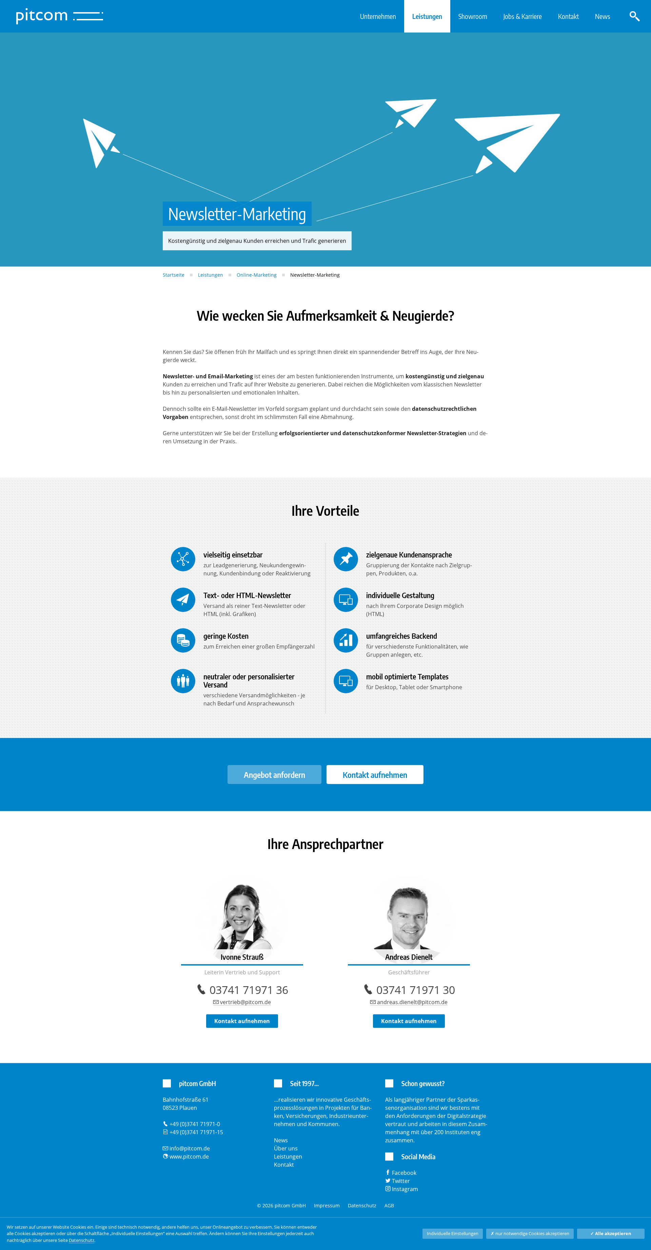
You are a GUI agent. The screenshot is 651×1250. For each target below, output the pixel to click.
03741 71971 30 (415, 989)
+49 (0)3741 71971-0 (195, 1124)
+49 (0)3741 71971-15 (196, 1132)
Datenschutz (362, 1205)
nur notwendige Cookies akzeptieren (530, 1233)
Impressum (327, 1205)
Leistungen (427, 16)
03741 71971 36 (249, 989)
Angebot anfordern (274, 774)
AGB (389, 1205)
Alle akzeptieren (610, 1233)
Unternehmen (378, 16)
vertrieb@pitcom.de (245, 1002)
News (602, 16)
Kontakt (568, 16)
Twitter (401, 1181)
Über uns (286, 1148)
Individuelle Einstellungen (452, 1233)
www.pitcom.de (189, 1156)
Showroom (472, 16)
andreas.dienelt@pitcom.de (412, 1002)
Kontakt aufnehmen (375, 774)
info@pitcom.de (190, 1148)
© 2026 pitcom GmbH (281, 1205)
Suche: (634, 16)
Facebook (404, 1173)
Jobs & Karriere (523, 16)
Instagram (405, 1189)
